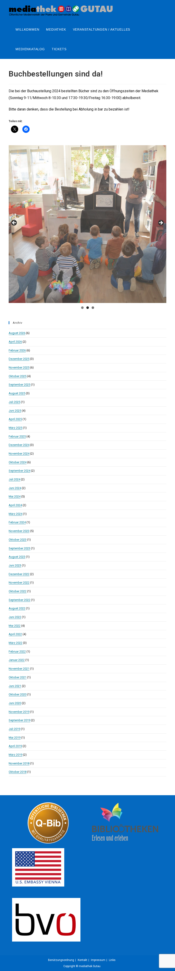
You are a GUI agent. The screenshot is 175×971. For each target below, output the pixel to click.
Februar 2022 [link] (17, 651)
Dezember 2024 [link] (19, 445)
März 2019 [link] (15, 754)
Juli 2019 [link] (14, 729)
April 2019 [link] (15, 746)
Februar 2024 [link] (17, 522)
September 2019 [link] (19, 720)
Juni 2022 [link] (15, 617)
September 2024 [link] (19, 470)
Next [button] (160, 223)
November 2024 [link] (19, 453)
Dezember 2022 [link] (19, 574)
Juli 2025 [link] (14, 402)
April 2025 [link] (15, 419)
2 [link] (87, 307)
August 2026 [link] (17, 333)
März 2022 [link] (15, 643)
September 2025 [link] (19, 384)
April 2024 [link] (15, 505)
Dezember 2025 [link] (19, 359)
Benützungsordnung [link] (61, 960)
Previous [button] (14, 223)
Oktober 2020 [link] (17, 694)
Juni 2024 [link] (15, 488)
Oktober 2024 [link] (17, 462)
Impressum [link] (98, 960)
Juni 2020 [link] (15, 703)
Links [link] (112, 960)
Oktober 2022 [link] (17, 591)
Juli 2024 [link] (14, 479)
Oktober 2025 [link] (17, 376)
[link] (61, 9)
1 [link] (82, 307)
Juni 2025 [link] (15, 410)
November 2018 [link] (19, 763)
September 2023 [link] (19, 548)
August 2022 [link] (17, 608)
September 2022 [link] (19, 600)
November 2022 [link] (19, 582)
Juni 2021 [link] (15, 686)
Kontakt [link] (82, 960)
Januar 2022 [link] (17, 660)
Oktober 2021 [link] (17, 677)
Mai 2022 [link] (15, 625)
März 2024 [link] (15, 514)
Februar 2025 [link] (17, 436)
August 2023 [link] (17, 556)
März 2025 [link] (15, 427)
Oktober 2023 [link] (17, 539)
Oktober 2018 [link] (17, 772)
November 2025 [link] (19, 367)
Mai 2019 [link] (15, 737)
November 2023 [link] (19, 531)
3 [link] (93, 307)
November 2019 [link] (19, 711)
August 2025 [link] (17, 393)
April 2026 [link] (15, 341)
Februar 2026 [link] (17, 350)
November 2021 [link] (19, 668)
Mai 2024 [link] (15, 496)
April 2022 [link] (15, 634)
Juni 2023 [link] (15, 565)
